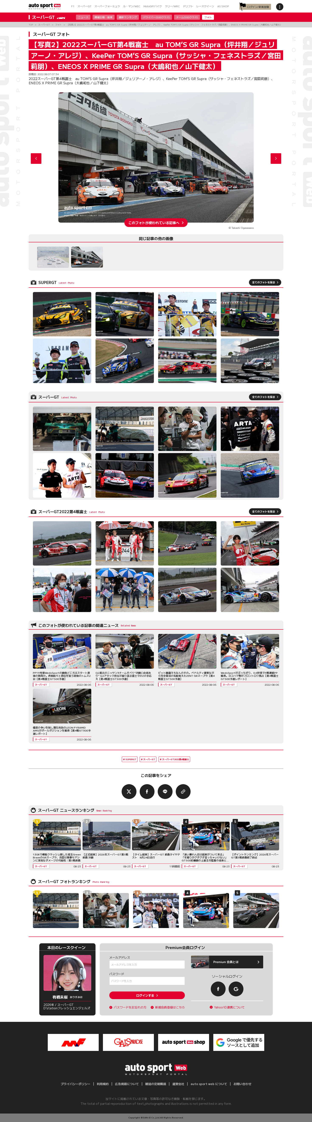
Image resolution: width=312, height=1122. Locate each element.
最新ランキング (128, 17)
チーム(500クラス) (187, 17)
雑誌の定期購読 (155, 1084)
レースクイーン (205, 6)
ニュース (83, 17)
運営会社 (178, 1084)
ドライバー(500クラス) (156, 17)
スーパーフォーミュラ (107, 6)
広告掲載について (127, 1084)
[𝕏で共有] (129, 791)
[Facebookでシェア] (147, 791)
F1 (72, 6)
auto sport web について (209, 1084)
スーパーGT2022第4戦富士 (175, 759)
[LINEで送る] (165, 791)
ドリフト (188, 6)
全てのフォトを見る (263, 282)
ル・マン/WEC (131, 6)
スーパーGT (84, 6)
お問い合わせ (242, 1084)
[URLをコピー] (183, 791)
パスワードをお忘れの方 (130, 1007)
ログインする (145, 995)
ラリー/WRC (172, 6)
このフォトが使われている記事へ (153, 222)
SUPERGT (130, 759)
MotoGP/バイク (152, 6)
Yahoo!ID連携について (229, 1007)
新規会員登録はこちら (170, 1007)
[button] (276, 158)
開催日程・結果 (103, 17)
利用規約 (103, 1084)
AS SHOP (223, 6)
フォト (208, 17)
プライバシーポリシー (75, 1084)
